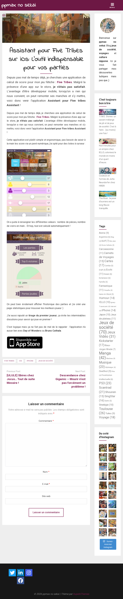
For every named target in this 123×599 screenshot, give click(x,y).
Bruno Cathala (108, 245)
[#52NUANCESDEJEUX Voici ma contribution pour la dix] (103, 467)
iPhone (30, 361)
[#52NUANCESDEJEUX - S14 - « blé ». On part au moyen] (103, 448)
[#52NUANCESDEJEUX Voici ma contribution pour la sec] (103, 523)
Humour (107, 298)
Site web (46, 496)
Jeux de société (45, 361)
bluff (105, 241)
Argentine (104, 237)
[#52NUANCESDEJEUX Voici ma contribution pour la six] (112, 495)
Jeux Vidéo (107, 334)
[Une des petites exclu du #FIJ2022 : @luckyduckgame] (103, 485)
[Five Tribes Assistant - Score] (46, 183)
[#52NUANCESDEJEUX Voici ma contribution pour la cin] (103, 504)
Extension (105, 278)
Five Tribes (64, 82)
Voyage (107, 417)
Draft (102, 270)
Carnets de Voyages (106, 257)
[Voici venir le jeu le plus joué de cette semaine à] (112, 467)
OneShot (105, 371)
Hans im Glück (106, 294)
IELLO (104, 302)
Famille (103, 282)
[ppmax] (20, 572)
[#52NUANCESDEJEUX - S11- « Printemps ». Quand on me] (103, 457)
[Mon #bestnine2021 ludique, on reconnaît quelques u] (103, 532)
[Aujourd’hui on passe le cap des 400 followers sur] (112, 514)
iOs (20, 361)
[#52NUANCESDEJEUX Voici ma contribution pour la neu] (112, 476)
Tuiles (110, 413)
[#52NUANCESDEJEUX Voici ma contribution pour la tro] (103, 514)
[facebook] (20, 580)
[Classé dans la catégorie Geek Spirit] (3, 15)
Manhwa (110, 358)
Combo (109, 266)
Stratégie (106, 404)
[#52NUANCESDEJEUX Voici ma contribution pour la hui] (112, 485)
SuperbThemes (81, 594)
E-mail (46, 484)
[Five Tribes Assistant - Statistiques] (46, 265)
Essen (108, 274)
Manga (105, 355)
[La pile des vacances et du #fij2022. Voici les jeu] (103, 476)
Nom (46, 472)
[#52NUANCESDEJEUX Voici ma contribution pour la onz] (112, 457)
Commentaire (46, 421)
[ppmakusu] (12, 572)
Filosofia (108, 290)
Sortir (108, 401)
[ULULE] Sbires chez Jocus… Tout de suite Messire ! (21, 379)
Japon (104, 314)
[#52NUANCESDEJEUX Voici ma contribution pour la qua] (112, 504)
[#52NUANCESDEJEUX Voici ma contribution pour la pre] (112, 532)
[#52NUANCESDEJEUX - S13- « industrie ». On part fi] (112, 448)
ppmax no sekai (19, 5)
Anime (104, 233)
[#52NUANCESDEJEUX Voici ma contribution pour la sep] (103, 495)
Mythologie (110, 367)
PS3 (105, 383)
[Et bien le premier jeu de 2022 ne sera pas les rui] (112, 523)
